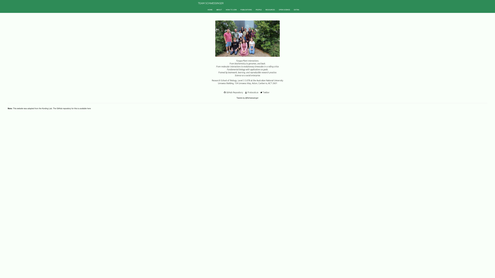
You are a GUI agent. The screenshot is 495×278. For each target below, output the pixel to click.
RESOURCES (270, 10)
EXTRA (296, 10)
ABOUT (219, 10)
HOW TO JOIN (231, 10)
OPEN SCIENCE (284, 10)
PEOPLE (259, 10)
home (210, 10)
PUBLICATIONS (246, 10)
